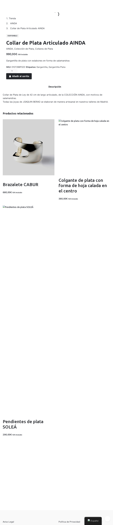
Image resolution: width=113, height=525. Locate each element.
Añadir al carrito (11, 195)
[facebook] (34, 75)
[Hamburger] (6, 4)
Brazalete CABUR (20, 184)
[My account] (93, 4)
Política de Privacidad (69, 521)
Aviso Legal (8, 521)
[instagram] (107, 519)
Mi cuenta (19, 4)
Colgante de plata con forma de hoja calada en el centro (83, 185)
